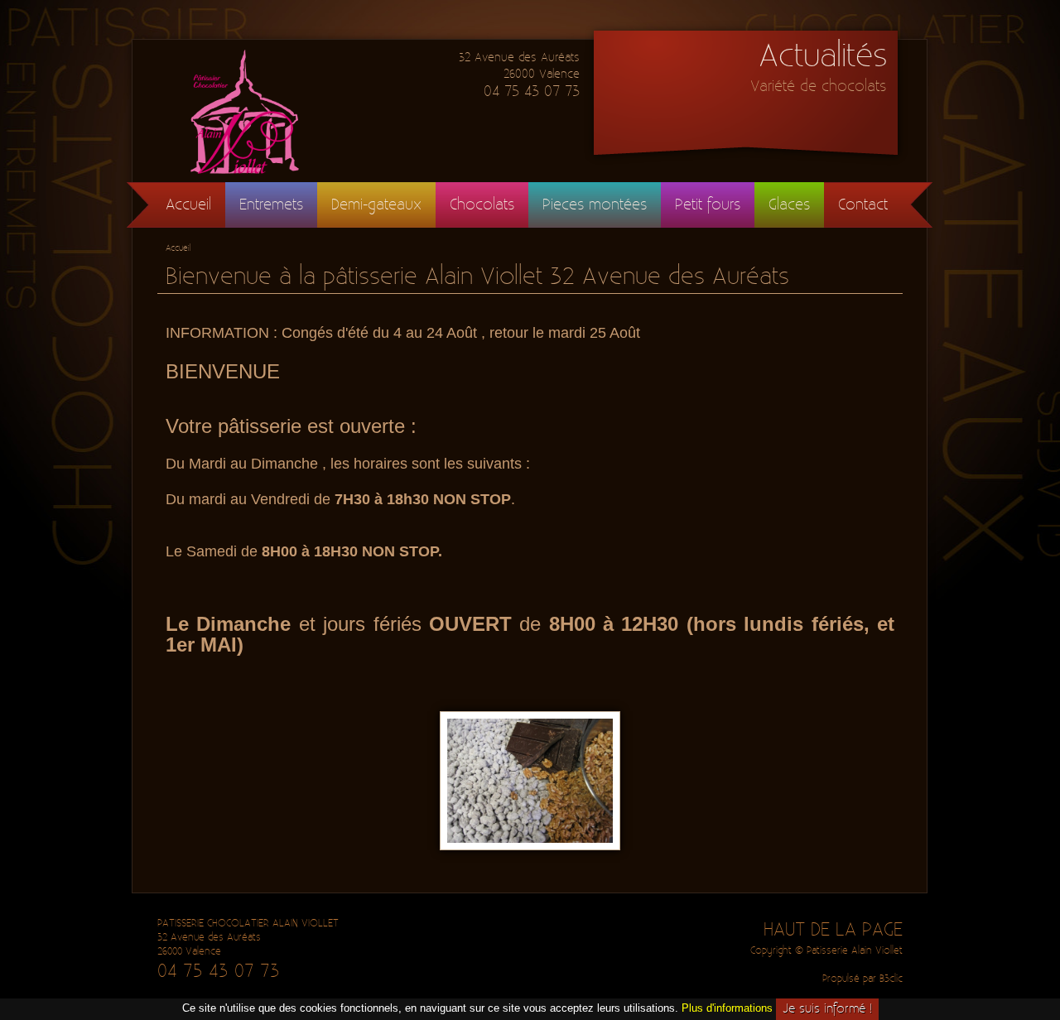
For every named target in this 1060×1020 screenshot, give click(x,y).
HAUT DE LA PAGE (833, 930)
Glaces (789, 205)
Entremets (271, 205)
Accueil (188, 205)
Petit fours (707, 205)
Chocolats (482, 205)
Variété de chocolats (818, 86)
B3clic (891, 979)
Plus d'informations (727, 1008)
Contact (863, 205)
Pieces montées (594, 205)
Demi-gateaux (376, 205)
